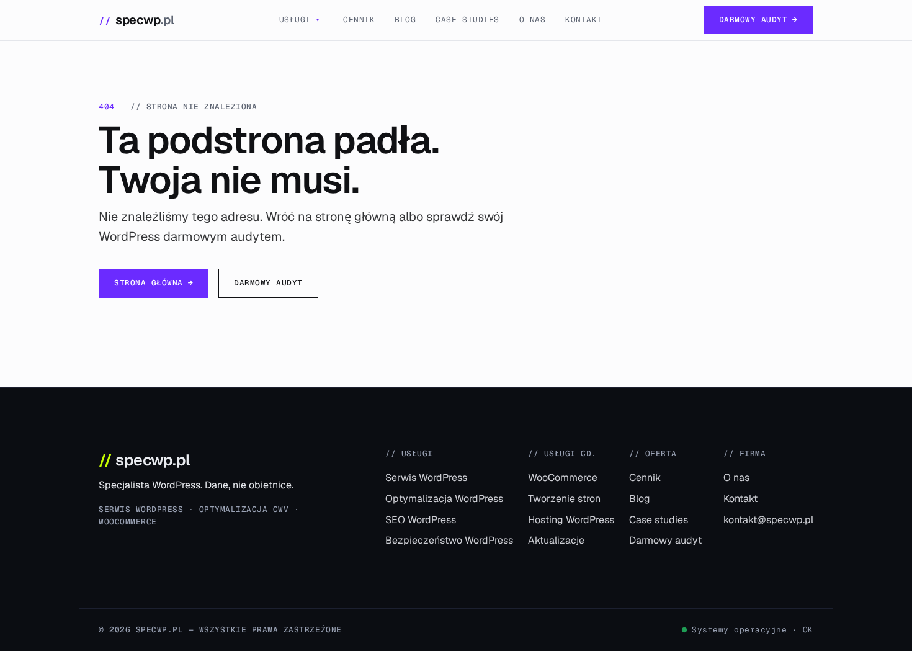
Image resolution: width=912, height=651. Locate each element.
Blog (405, 19)
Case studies (467, 19)
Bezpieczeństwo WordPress (449, 540)
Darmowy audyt (758, 19)
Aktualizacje (556, 540)
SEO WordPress (420, 519)
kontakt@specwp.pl (768, 519)
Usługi (299, 19)
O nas (532, 19)
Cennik (359, 19)
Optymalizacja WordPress (444, 498)
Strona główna (153, 282)
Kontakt (583, 19)
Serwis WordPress (426, 477)
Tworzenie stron (564, 498)
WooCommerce (562, 477)
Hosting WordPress (571, 519)
